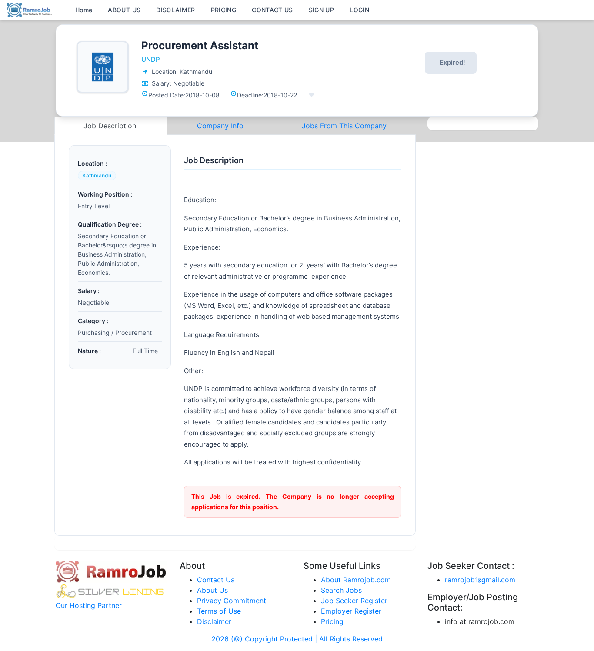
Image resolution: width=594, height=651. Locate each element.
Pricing (332, 621)
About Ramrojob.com (356, 579)
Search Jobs (341, 590)
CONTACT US (272, 9)
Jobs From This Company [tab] (344, 125)
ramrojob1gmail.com (480, 579)
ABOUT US (124, 9)
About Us (212, 590)
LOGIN (359, 9)
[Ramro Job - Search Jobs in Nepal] (30, 9)
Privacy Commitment (231, 600)
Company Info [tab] (220, 125)
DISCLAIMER (175, 9)
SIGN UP (321, 9)
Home (83, 9)
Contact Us (215, 579)
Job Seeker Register (354, 600)
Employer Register (351, 611)
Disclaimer (214, 621)
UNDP (150, 59)
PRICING (223, 9)
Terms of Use (219, 611)
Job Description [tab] (110, 125)
